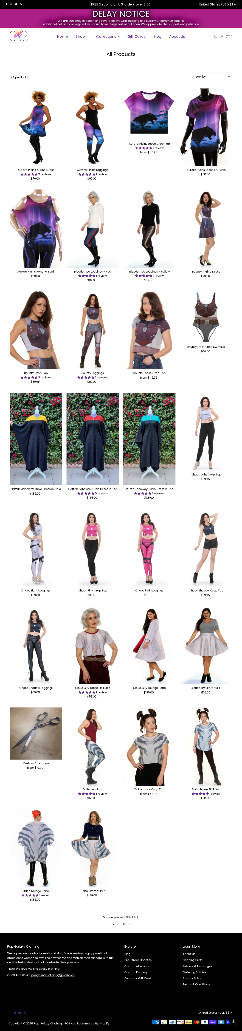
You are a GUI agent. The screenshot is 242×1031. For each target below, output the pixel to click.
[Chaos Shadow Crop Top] (206, 548)
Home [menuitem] (62, 36)
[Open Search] (216, 36)
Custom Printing (135, 972)
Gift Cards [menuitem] (136, 36)
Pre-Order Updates (138, 960)
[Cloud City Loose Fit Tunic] (92, 645)
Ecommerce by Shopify (93, 1023)
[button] (29, 174)
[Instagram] (11, 4)
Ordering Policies (194, 972)
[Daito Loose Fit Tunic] (206, 746)
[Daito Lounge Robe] (36, 848)
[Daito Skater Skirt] (92, 848)
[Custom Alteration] (36, 733)
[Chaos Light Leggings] (36, 548)
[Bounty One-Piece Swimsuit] (206, 317)
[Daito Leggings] (92, 746)
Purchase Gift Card (137, 978)
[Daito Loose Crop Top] (149, 746)
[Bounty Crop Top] (36, 330)
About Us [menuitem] (177, 36)
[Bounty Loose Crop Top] (149, 330)
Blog (127, 954)
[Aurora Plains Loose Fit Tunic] (206, 127)
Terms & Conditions (196, 984)
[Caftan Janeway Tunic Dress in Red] (92, 439)
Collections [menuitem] (106, 36)
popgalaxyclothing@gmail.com (53, 975)
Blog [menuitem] (157, 36)
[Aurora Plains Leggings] (92, 127)
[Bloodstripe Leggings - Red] (92, 228)
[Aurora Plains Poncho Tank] (36, 228)
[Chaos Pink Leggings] (149, 548)
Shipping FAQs (192, 960)
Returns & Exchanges (197, 966)
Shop (81, 36)
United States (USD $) (216, 4)
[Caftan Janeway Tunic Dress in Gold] (36, 439)
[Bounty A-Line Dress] (206, 228)
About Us (189, 954)
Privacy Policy (192, 978)
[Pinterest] (21, 4)
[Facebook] (6, 4)
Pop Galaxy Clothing (48, 1023)
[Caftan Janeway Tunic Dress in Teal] (149, 439)
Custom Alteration (137, 966)
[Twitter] (16, 4)
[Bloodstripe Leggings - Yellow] (149, 228)
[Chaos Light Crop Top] (206, 432)
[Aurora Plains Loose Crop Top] (149, 114)
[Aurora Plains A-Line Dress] (36, 127)
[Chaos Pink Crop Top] (92, 548)
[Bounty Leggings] (92, 330)
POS (67, 1023)
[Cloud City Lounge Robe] (149, 645)
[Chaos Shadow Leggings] (36, 645)
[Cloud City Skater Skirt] (206, 645)
